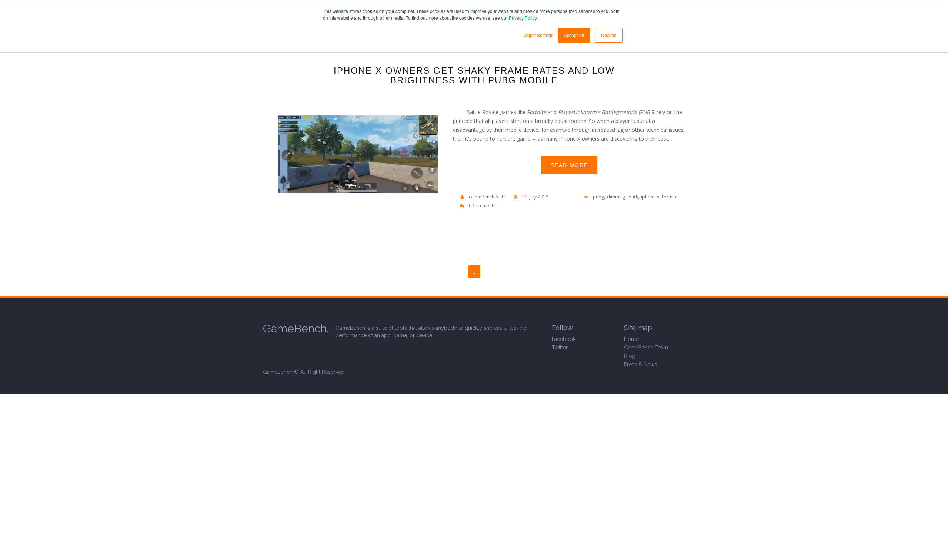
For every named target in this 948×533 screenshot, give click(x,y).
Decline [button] (609, 35)
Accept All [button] (574, 35)
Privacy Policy (523, 17)
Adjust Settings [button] (538, 35)
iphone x (650, 197)
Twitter (560, 348)
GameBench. (296, 328)
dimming (616, 197)
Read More (569, 165)
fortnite (670, 197)
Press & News (640, 365)
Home (631, 339)
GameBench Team (646, 348)
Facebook (563, 339)
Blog (629, 356)
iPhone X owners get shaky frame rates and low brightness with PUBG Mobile (474, 75)
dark (633, 197)
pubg (598, 197)
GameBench (278, 372)
